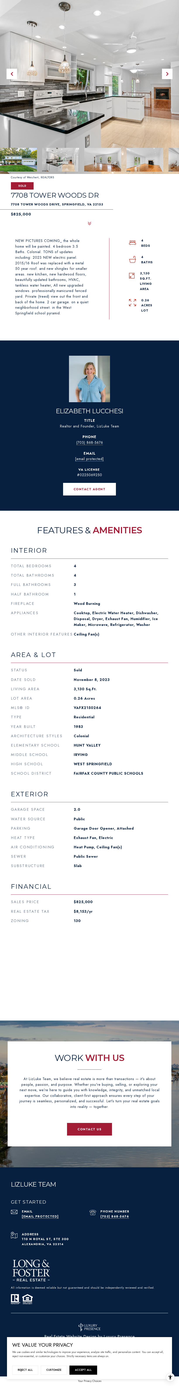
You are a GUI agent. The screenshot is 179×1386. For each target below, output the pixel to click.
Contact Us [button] (89, 1129)
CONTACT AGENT (90, 489)
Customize (53, 1370)
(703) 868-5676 (89, 442)
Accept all (83, 1370)
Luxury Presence (119, 1336)
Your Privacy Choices (89, 1381)
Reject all (25, 1370)
